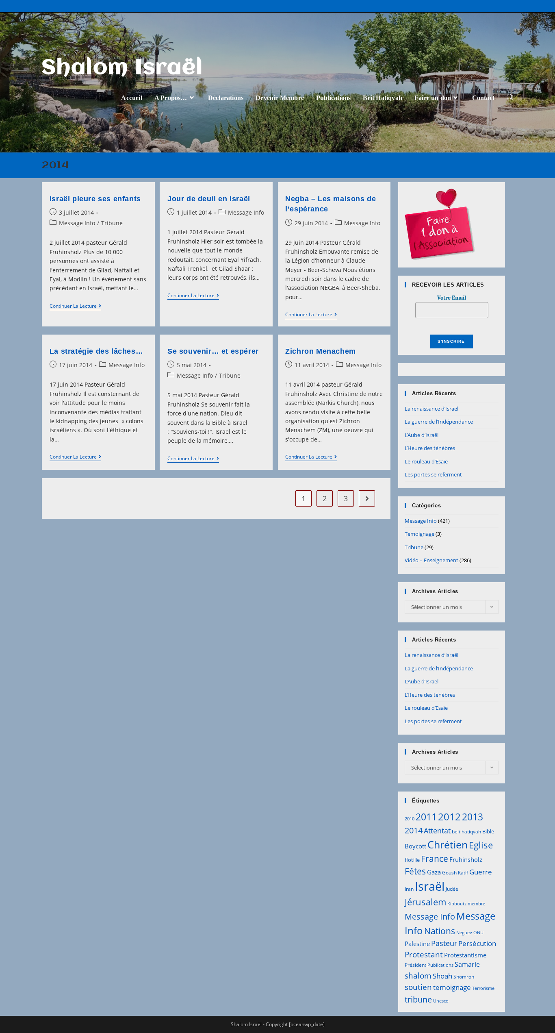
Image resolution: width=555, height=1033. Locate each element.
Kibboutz (456, 904)
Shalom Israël (122, 68)
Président (415, 964)
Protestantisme (465, 955)
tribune (418, 999)
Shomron (463, 976)
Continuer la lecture (75, 306)
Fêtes (415, 871)
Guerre (480, 871)
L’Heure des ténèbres (430, 448)
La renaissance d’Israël (431, 408)
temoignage (452, 987)
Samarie (467, 964)
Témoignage (419, 533)
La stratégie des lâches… (96, 351)
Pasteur (444, 943)
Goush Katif (455, 872)
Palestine (417, 943)
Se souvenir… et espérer (213, 351)
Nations (439, 931)
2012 (449, 816)
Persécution (477, 943)
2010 (409, 819)
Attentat (437, 830)
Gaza (434, 872)
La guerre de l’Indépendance (439, 421)
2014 (414, 830)
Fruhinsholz (465, 859)
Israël (429, 886)
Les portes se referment (433, 474)
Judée (452, 888)
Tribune (112, 223)
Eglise (481, 845)
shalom (418, 975)
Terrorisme (483, 988)
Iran (409, 888)
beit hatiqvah (466, 831)
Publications (440, 965)
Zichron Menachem (320, 351)
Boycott (415, 846)
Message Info (77, 223)
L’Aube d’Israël (421, 435)
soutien (418, 987)
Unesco (441, 1001)
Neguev (464, 932)
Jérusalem (425, 902)
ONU (478, 932)
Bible (488, 831)
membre (476, 904)
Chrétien (447, 844)
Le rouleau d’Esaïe (426, 461)
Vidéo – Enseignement (431, 560)
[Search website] (510, 98)
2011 (426, 816)
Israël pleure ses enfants (95, 199)
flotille (412, 859)
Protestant (424, 954)
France (434, 858)
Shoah (442, 976)
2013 (472, 816)
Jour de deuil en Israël (208, 199)
